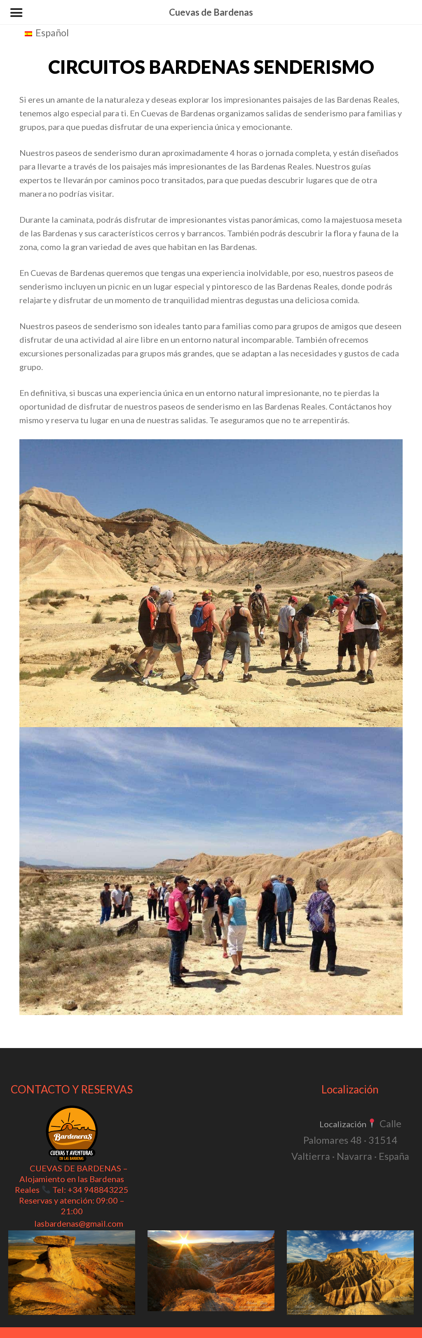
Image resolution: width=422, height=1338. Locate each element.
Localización (342, 1124)
